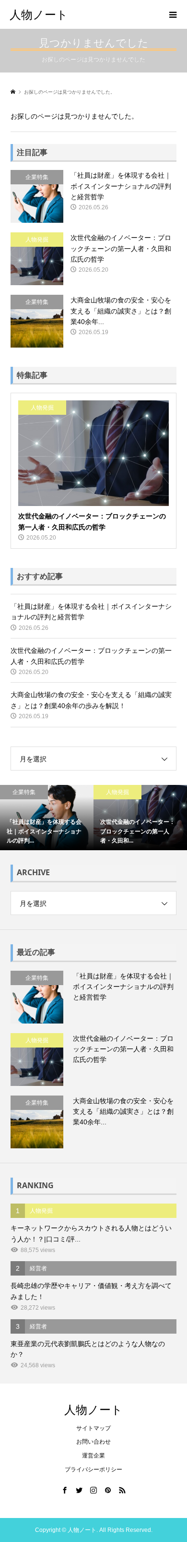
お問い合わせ (93, 1441)
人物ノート (39, 14)
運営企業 (93, 1455)
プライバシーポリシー (93, 1469)
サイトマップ (93, 1428)
